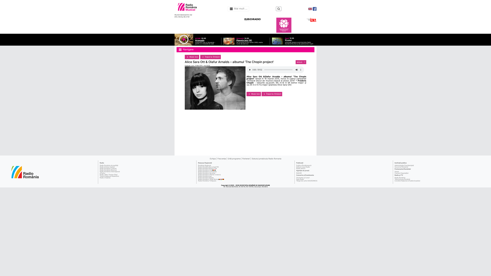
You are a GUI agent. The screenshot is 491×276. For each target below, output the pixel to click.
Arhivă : (300, 62)
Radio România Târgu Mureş (208, 179)
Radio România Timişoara (207, 181)
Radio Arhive (300, 168)
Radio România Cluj (205, 170)
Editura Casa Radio (303, 167)
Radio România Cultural (108, 168)
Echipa (213, 159)
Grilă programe (234, 159)
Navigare (188, 49)
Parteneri (246, 159)
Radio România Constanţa (207, 171)
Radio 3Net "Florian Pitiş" (109, 175)
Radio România (400, 178)
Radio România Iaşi (205, 176)
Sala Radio (300, 179)
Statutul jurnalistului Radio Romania (266, 159)
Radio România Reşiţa (206, 178)
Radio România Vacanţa (206, 173)
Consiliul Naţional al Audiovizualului (407, 181)
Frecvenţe (221, 159)
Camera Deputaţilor (402, 173)
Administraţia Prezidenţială (404, 165)
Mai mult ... (240, 8)
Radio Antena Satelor (107, 167)
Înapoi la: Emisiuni (212, 57)
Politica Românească (303, 165)
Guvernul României (401, 167)
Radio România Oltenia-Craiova (209, 175)
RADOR (299, 173)
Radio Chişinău (105, 178)
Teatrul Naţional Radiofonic (109, 176)
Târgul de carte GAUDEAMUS (306, 181)
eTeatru (102, 173)
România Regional (204, 165)
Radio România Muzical (108, 170)
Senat (397, 171)
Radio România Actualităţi (109, 165)
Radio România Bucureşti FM (208, 167)
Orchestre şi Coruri (303, 178)
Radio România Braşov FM (207, 168)
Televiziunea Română (402, 179)
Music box (193, 57)
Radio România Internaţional (110, 171)
